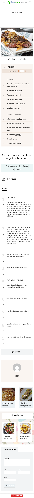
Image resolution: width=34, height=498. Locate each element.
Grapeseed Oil (18, 91)
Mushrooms (26, 128)
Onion (19, 108)
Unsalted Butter (19, 123)
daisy (17, 376)
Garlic (9, 119)
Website (6, 477)
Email (19, 470)
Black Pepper (18, 99)
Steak (8, 86)
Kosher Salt (18, 95)
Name (6, 470)
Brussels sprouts (16, 143)
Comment (17, 352)
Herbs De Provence (20, 104)
